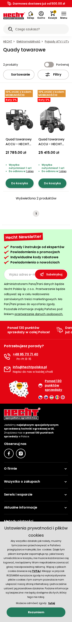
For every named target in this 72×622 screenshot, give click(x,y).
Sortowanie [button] (20, 74)
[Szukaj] (10, 30)
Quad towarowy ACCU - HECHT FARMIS (19, 144)
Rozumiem (36, 612)
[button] (63, 15)
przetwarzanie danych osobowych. (39, 314)
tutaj (51, 603)
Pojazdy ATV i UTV (57, 41)
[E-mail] (7, 369)
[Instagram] (21, 453)
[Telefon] (7, 356)
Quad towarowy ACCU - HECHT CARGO (51, 144)
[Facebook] (9, 453)
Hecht (7, 41)
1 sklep (30, 171)
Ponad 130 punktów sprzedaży (53, 385)
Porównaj (62, 65)
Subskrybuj (54, 274)
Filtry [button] (57, 74)
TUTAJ (36, 571)
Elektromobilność (28, 41)
